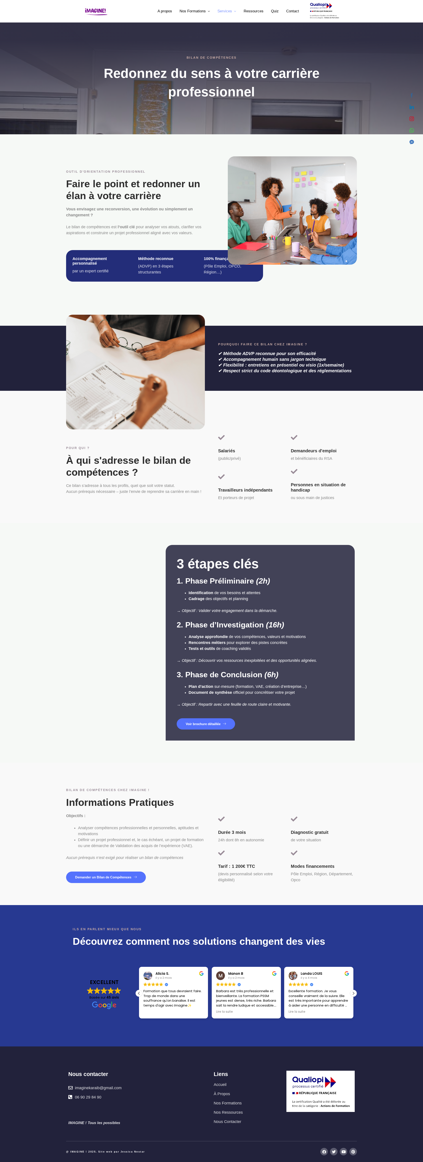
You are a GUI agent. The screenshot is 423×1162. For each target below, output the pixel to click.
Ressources (253, 11)
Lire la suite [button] (224, 1012)
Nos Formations (193, 11)
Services (224, 11)
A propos (165, 11)
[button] (353, 993)
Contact (292, 11)
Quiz (275, 11)
